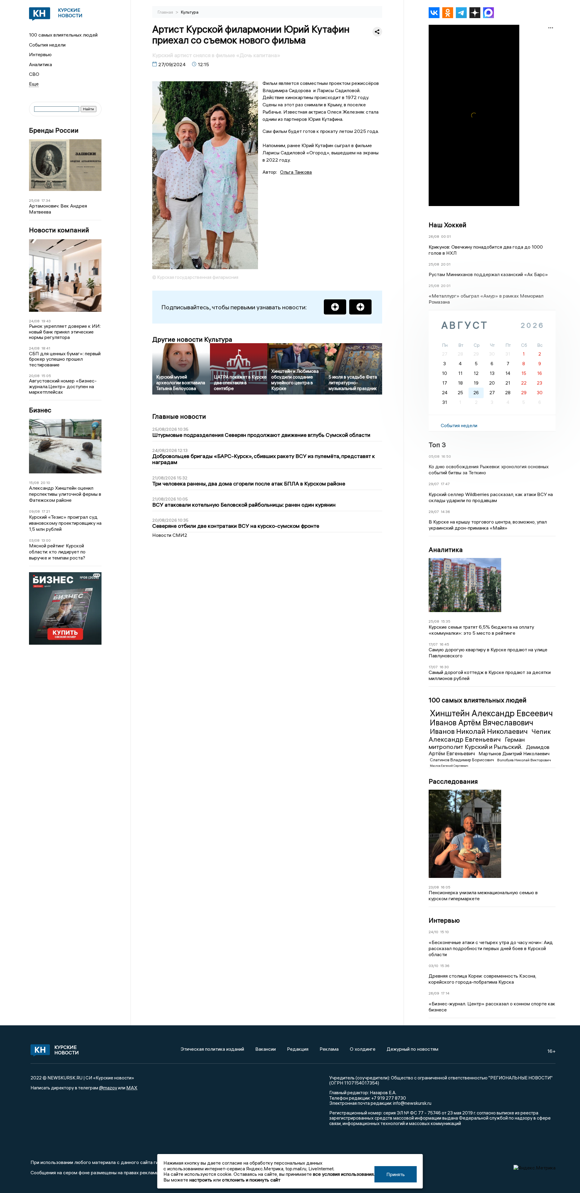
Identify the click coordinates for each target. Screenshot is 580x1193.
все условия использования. (344, 1174)
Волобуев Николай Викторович (524, 760)
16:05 (445, 887)
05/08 (434, 456)
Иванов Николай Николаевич (479, 731)
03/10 (433, 965)
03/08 (34, 540)
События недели (47, 45)
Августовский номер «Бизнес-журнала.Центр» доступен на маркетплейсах (63, 386)
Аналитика (40, 64)
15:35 (445, 621)
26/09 (434, 993)
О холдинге (362, 1049)
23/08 (434, 887)
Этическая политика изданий (212, 1049)
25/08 (34, 200)
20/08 (34, 375)
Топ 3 (437, 444)
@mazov (108, 1088)
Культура (189, 12)
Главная (166, 12)
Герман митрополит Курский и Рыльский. (477, 743)
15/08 (34, 482)
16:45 (444, 644)
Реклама (329, 1049)
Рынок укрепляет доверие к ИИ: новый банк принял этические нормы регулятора (65, 331)
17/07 (433, 644)
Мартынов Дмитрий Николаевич (513, 753)
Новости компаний (59, 230)
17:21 (46, 511)
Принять (395, 1174)
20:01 (445, 264)
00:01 (446, 236)
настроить (200, 1180)
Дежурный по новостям (412, 1049)
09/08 (34, 511)
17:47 (445, 484)
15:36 (445, 965)
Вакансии (265, 1049)
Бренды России (54, 130)
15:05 (46, 375)
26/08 (434, 236)
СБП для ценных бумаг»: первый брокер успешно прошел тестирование (65, 359)
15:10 (444, 932)
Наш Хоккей (447, 225)
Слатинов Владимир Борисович (462, 760)
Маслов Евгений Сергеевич (449, 766)
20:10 (45, 482)
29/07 (434, 484)
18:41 (45, 348)
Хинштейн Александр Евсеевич (491, 713)
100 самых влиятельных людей (63, 35)
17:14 (445, 993)
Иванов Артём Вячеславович (481, 722)
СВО (34, 74)
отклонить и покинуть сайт (251, 1180)
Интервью (40, 54)
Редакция (297, 1049)
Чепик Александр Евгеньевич (490, 735)
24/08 (34, 321)
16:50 (446, 456)
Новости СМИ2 (169, 535)
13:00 (46, 540)
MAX (131, 1088)
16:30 (444, 667)
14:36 (445, 511)
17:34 (45, 200)
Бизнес (40, 410)
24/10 (433, 932)
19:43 (46, 321)
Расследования (453, 781)
